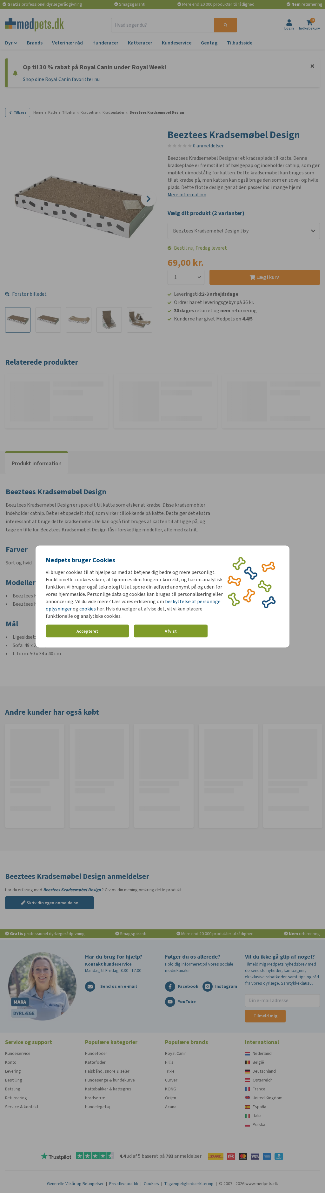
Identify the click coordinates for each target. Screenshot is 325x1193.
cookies (87, 608)
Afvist (171, 631)
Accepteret (87, 631)
